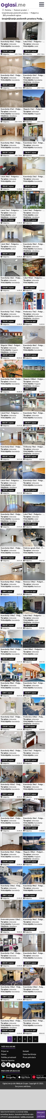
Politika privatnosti (8, 1058)
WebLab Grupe (22, 1084)
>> (35, 1039)
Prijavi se (4, 1051)
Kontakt (26, 1051)
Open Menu (41, 4)
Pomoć (4, 1054)
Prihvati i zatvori (41, 1115)
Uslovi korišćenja (29, 1054)
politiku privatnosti (27, 1117)
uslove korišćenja (14, 1117)
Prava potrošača (29, 1058)
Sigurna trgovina (7, 1061)
